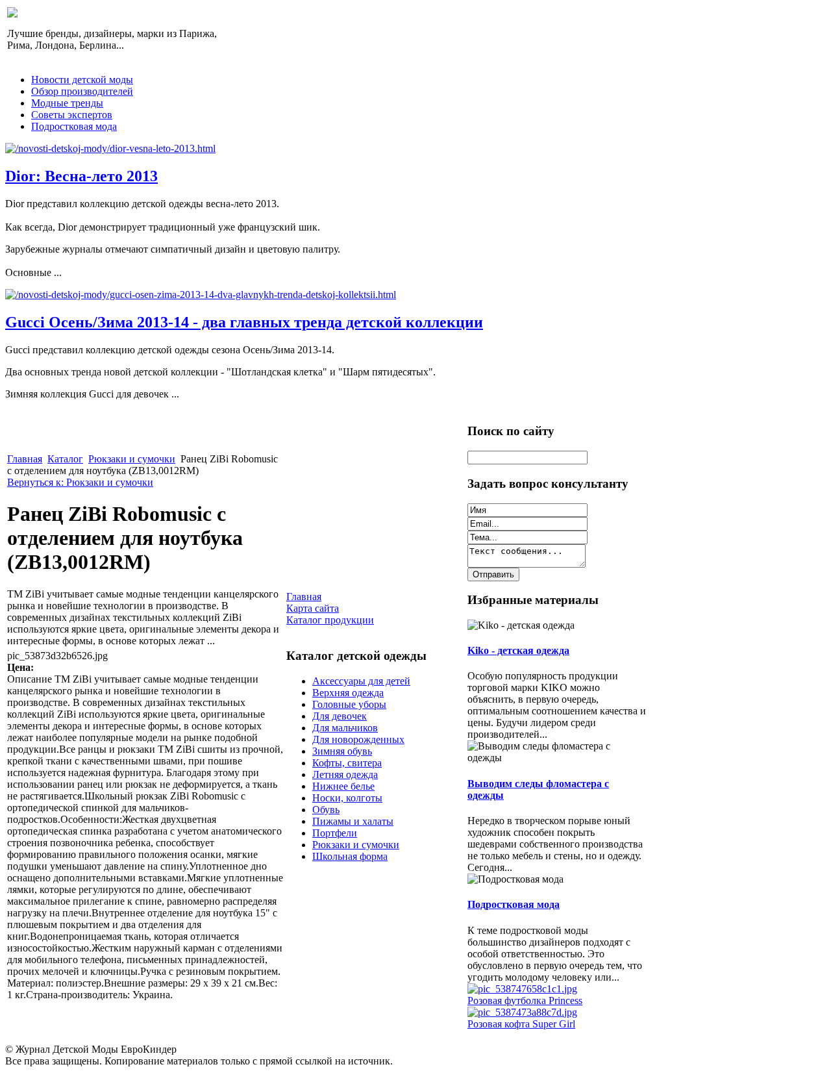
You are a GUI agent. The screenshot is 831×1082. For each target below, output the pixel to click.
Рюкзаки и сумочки (131, 458)
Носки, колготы (347, 797)
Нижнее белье (343, 786)
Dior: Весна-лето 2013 (81, 176)
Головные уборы (349, 704)
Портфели (334, 832)
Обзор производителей (82, 91)
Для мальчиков (345, 727)
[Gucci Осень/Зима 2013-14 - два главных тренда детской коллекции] (200, 294)
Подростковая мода (74, 126)
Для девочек (339, 716)
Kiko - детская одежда (518, 650)
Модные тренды (67, 102)
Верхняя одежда (348, 692)
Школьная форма (350, 856)
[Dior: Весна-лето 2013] (110, 148)
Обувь (326, 809)
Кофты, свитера (347, 762)
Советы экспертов (71, 114)
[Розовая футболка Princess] (522, 988)
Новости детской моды (82, 79)
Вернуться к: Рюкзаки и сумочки (80, 482)
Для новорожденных (358, 739)
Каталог (65, 458)
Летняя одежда (345, 774)
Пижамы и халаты (352, 821)
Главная (24, 458)
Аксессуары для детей (361, 680)
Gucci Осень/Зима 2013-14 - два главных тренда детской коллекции (244, 322)
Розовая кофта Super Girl (521, 1023)
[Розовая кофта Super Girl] (522, 1012)
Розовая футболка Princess (524, 1000)
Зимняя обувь (342, 751)
